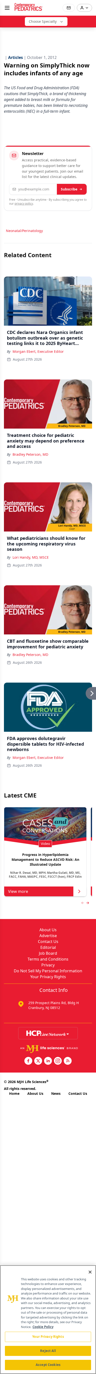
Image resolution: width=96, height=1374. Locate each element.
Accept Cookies (48, 1365)
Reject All (48, 1351)
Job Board (48, 953)
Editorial (48, 947)
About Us (48, 929)
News (56, 1093)
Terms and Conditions (48, 959)
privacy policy (24, 203)
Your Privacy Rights (48, 976)
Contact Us (48, 941)
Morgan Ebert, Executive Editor (38, 351)
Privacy (48, 965)
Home (14, 1093)
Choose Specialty (43, 21)
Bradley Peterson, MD (30, 454)
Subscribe (69, 189)
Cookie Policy (42, 1327)
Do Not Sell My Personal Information (48, 971)
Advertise (48, 935)
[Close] (90, 1272)
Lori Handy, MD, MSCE (31, 557)
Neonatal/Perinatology (24, 230)
